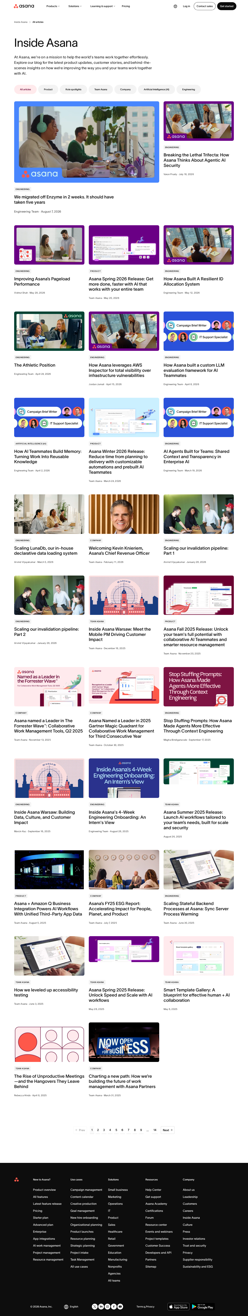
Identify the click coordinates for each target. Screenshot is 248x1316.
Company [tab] (125, 89)
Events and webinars (159, 1231)
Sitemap (150, 1266)
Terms (140, 1306)
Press (186, 1231)
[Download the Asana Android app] (202, 1306)
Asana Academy (156, 1203)
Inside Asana (191, 1217)
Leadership (190, 1196)
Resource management (48, 1259)
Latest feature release (47, 1203)
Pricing (126, 6)
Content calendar (81, 1196)
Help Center (153, 1189)
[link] (20, 22)
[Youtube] (120, 1306)
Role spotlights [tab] (73, 89)
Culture (187, 1224)
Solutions (73, 6)
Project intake (79, 1252)
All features (40, 1196)
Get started (226, 6)
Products (51, 6)
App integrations (44, 1238)
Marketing (114, 1196)
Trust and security (194, 1245)
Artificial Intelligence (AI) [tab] (156, 89)
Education (114, 1252)
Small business (118, 1189)
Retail (111, 1238)
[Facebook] (114, 1306)
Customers (190, 1203)
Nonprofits (115, 1266)
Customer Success (157, 1245)
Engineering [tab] (188, 89)
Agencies (114, 1273)
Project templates (156, 1238)
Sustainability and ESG (198, 1266)
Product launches (81, 1231)
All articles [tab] (25, 89)
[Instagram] (107, 1306)
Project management (46, 1252)
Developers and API (158, 1252)
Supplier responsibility (197, 1259)
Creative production (83, 1203)
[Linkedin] (101, 1306)
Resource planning (82, 1238)
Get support (153, 1196)
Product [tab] (48, 89)
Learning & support (101, 6)
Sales (111, 1224)
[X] (95, 1306)
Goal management (82, 1210)
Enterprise (39, 1231)
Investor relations (194, 1238)
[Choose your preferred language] (175, 6)
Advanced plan (43, 1224)
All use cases (79, 1266)
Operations (115, 1203)
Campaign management (86, 1189)
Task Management (82, 1259)
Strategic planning (82, 1245)
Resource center (156, 1224)
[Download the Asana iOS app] (178, 1306)
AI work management (47, 1245)
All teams (114, 1280)
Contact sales (205, 6)
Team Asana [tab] (100, 89)
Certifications (154, 1210)
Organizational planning (86, 1224)
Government (116, 1245)
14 (154, 1130)
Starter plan (40, 1217)
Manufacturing (117, 1259)
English (74, 1306)
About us (189, 1189)
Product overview (44, 1189)
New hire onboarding (84, 1217)
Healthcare (115, 1231)
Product (113, 1217)
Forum (149, 1217)
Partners (150, 1259)
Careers (188, 1210)
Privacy (187, 1252)
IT (109, 1210)
